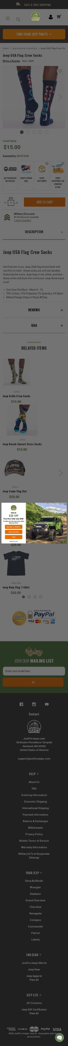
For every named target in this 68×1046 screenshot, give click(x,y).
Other (13, 537)
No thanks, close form (13, 541)
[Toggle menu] (8, 18)
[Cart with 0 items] (60, 16)
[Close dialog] (65, 504)
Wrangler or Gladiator (13, 527)
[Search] (17, 18)
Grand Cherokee (13, 532)
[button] (59, 1037)
